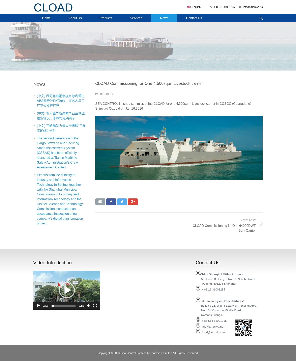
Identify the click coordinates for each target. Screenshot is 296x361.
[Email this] (100, 201)
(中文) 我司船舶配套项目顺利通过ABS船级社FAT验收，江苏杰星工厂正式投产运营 (61, 100)
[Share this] (111, 201)
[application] (66, 290)
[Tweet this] (122, 201)
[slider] (64, 306)
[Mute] (89, 306)
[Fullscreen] (95, 306)
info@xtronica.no (253, 6)
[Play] (38, 306)
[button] (67, 290)
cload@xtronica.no (213, 332)
